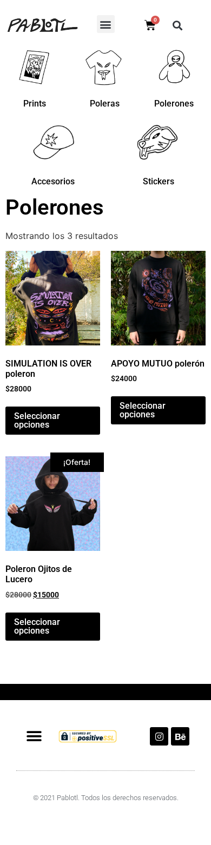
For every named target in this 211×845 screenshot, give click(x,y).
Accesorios (53, 181)
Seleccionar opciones (37, 420)
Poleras (105, 103)
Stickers (158, 181)
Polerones (174, 103)
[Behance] (180, 736)
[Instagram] (159, 736)
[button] (106, 24)
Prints (34, 103)
